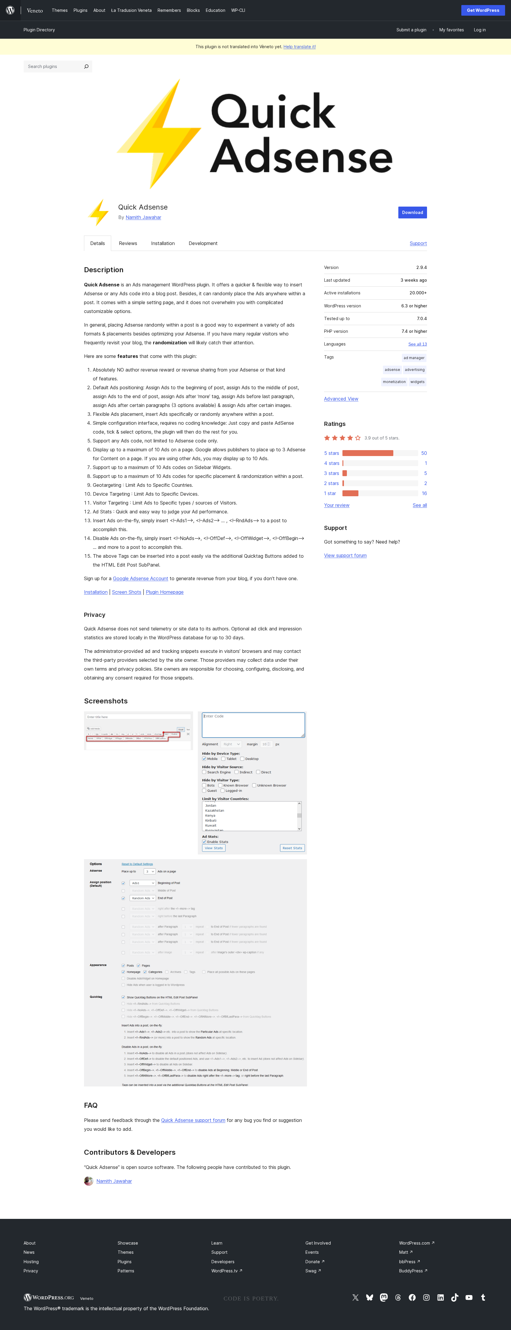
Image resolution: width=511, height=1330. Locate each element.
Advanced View (341, 399)
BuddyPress (413, 1270)
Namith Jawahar (143, 217)
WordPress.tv (227, 1270)
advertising (415, 369)
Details (97, 243)
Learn (216, 1242)
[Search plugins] (86, 66)
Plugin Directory (39, 29)
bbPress (410, 1261)
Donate (315, 1261)
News (29, 1252)
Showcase (128, 1242)
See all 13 (417, 344)
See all (420, 505)
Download (412, 212)
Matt (406, 1252)
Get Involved (318, 1242)
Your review (337, 505)
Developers (223, 1261)
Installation (163, 243)
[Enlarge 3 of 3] (299, 867)
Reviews (128, 243)
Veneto (86, 1298)
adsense (392, 369)
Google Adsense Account (140, 578)
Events (312, 1252)
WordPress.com (417, 1242)
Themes (126, 1252)
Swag (313, 1270)
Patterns (126, 1270)
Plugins (125, 1261)
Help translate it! (300, 46)
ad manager (414, 358)
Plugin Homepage (165, 592)
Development (203, 243)
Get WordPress (483, 10)
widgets (417, 381)
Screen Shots (126, 592)
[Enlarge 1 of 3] (185, 719)
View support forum (345, 555)
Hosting (31, 1261)
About (29, 1242)
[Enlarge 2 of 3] (299, 719)
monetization (394, 381)
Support (418, 243)
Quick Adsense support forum (193, 1120)
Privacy (31, 1270)
